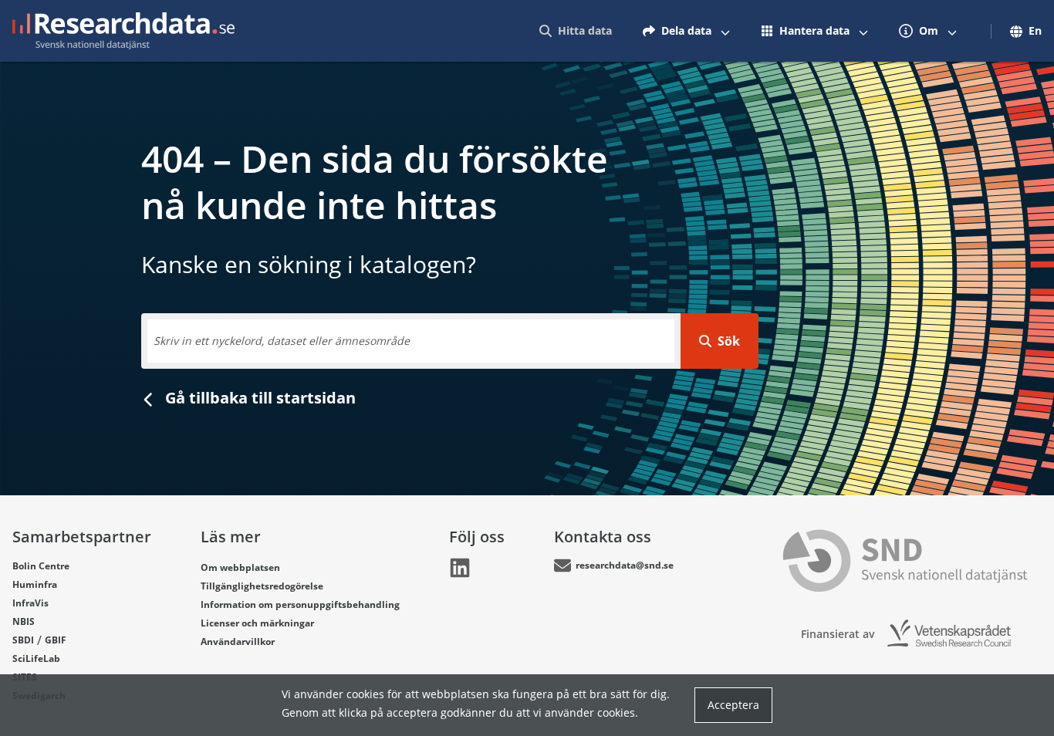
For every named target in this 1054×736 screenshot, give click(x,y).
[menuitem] (575, 31)
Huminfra (34, 584)
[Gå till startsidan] (123, 31)
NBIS (23, 621)
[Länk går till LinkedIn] (460, 568)
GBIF (55, 640)
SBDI (23, 640)
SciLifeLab (36, 658)
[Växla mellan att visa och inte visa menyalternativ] (725, 31)
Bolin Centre (40, 565)
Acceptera (733, 704)
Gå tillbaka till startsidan (258, 397)
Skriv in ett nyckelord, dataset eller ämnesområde (282, 340)
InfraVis (30, 602)
